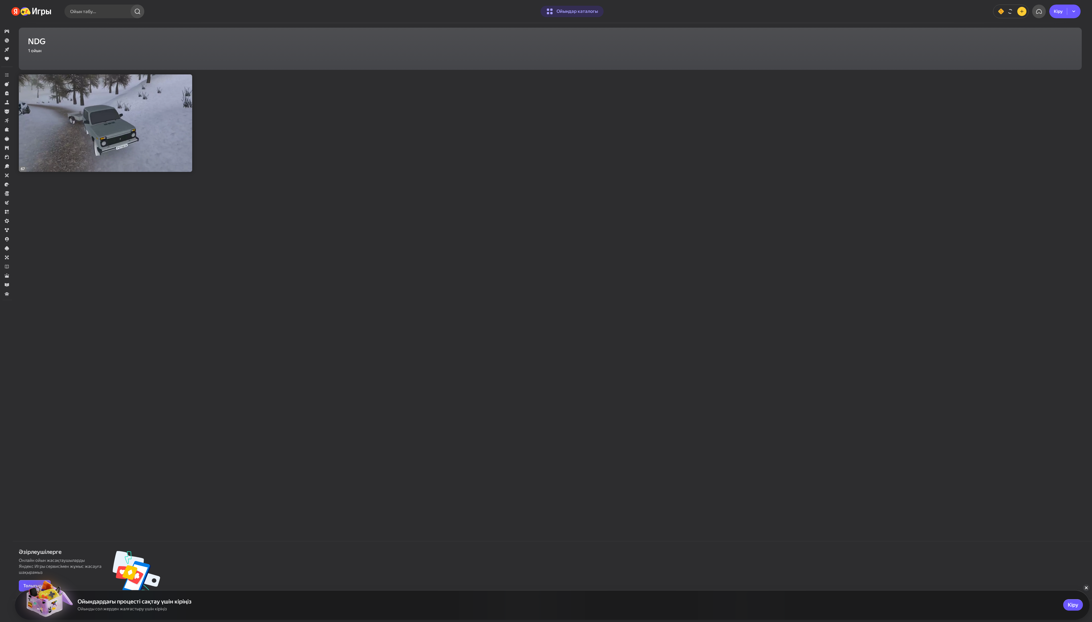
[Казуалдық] (7, 138)
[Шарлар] (7, 230)
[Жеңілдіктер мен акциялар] (7, 40)
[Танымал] (7, 58)
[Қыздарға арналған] (7, 157)
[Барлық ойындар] (7, 31)
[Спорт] (7, 166)
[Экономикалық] (7, 193)
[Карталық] (7, 248)
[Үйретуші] (7, 284)
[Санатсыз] (7, 75)
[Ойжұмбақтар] (7, 129)
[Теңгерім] (1011, 11)
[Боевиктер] (7, 84)
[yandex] (31, 11)
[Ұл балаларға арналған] (7, 111)
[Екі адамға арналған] (7, 175)
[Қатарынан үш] (7, 211)
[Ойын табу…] (137, 11)
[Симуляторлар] (7, 102)
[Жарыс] (7, 184)
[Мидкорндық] (7, 220)
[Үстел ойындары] (7, 257)
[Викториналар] (7, 293)
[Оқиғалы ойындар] (7, 202)
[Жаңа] (7, 49)
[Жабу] (1086, 587)
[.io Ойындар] (7, 239)
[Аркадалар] (7, 120)
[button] (7, 31)
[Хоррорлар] (7, 93)
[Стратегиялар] (7, 148)
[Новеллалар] (7, 266)
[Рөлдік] (7, 275)
